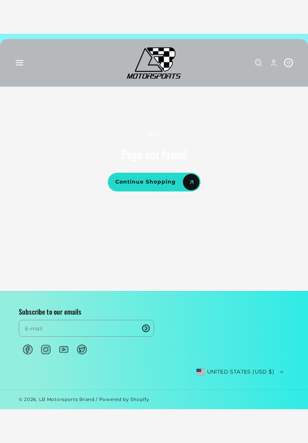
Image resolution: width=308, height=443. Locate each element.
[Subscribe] (145, 328)
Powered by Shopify (124, 399)
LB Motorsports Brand (67, 399)
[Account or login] (273, 63)
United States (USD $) (240, 371)
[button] (19, 62)
